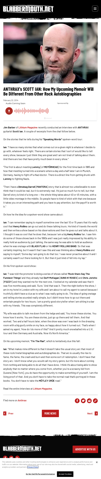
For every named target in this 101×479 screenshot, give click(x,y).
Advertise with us (85, 449)
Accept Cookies (65, 474)
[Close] (97, 462)
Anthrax (22, 400)
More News (50, 413)
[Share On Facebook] (77, 400)
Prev (10, 413)
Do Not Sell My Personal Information (40, 474)
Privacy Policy (32, 467)
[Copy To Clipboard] (95, 400)
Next (90, 413)
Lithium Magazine (28, 127)
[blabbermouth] (28, 12)
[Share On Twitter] (83, 400)
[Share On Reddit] (89, 400)
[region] (50, 468)
